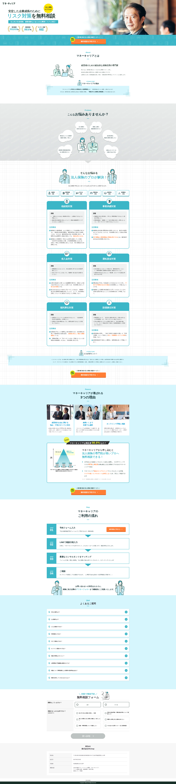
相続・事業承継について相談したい (88, 725)
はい (88, 704)
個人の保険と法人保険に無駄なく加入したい (89, 719)
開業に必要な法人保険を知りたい (115, 719)
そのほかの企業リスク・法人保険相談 (117, 725)
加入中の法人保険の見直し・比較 (87, 713)
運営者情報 (88, 780)
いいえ (116, 704)
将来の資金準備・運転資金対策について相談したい (118, 713)
